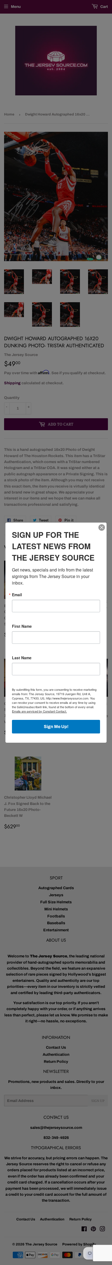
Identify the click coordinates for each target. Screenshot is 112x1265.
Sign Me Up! (56, 726)
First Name (22, 626)
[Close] (101, 527)
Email (17, 594)
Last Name (22, 658)
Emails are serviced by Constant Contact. (39, 711)
